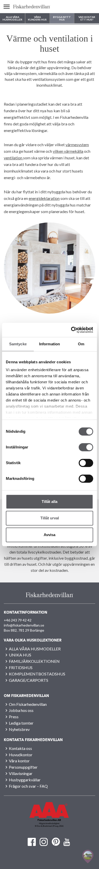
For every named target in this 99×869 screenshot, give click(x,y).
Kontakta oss (20, 748)
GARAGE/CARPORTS (28, 680)
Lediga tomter (21, 723)
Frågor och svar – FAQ (28, 786)
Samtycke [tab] (18, 344)
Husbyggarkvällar (25, 779)
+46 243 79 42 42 (17, 620)
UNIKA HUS (20, 654)
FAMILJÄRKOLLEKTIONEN (34, 661)
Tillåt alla (49, 501)
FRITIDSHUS (20, 667)
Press (14, 716)
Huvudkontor (20, 754)
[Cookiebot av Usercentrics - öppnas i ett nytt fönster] (71, 330)
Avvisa (49, 535)
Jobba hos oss (21, 710)
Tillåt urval (49, 518)
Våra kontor (19, 760)
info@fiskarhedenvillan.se (24, 625)
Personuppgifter (23, 767)
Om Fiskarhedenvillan (28, 704)
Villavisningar (20, 773)
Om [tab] (81, 344)
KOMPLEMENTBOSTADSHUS (37, 673)
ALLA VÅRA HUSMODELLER (35, 648)
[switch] (86, 447)
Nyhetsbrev (19, 729)
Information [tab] (49, 344)
